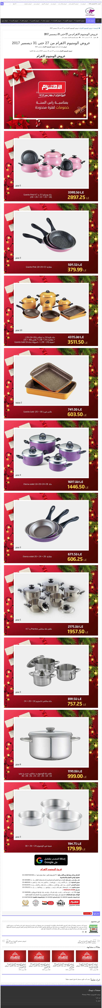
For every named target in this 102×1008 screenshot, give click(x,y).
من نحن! (98, 997)
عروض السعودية (80, 20)
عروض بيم (53, 3)
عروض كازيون (45, 3)
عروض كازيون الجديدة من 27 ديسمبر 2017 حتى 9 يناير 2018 (87, 941)
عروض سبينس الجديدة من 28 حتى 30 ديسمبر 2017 (16, 941)
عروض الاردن (14, 20)
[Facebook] (15, 4)
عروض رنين (37, 3)
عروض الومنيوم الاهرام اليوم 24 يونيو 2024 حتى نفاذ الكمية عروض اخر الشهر (39, 965)
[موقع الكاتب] (86, 932)
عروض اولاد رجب (62, 3)
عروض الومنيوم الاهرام (86, 28)
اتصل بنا (98, 1001)
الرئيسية (96, 28)
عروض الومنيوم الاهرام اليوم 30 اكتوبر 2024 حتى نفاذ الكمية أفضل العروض (63, 965)
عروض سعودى (28, 3)
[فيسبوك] (83, 932)
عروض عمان (46, 20)
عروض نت (83, 3)
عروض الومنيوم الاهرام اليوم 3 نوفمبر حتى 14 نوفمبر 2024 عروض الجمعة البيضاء (87, 965)
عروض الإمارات (57, 20)
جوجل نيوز (5, 20)
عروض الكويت (68, 20)
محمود (94, 37)
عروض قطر (24, 20)
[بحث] (1, 3)
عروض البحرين (35, 20)
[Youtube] (14, 4)
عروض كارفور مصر (73, 3)
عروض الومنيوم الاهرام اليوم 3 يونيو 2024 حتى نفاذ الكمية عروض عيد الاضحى (15, 965)
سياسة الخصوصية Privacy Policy (91, 994)
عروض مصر (91, 20)
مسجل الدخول (77, 979)
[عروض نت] (90, 11)
